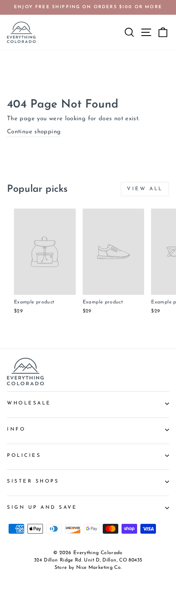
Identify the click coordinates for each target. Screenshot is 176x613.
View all (145, 188)
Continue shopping (34, 132)
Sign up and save (42, 507)
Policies (24, 455)
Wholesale (29, 403)
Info (16, 429)
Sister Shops (33, 481)
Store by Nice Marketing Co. (88, 567)
